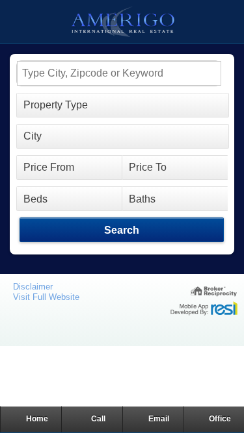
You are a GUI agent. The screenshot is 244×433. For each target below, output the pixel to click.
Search (121, 229)
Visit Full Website (46, 297)
